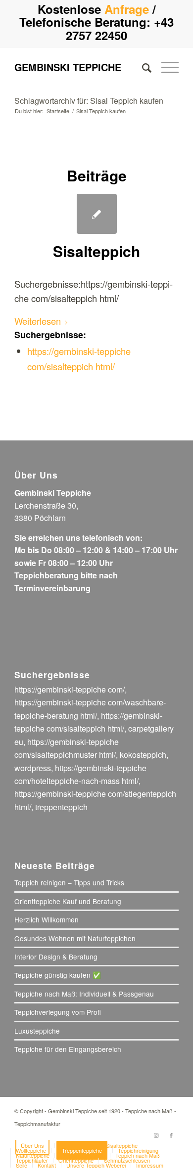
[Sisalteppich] (97, 214)
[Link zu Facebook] (171, 1135)
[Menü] (165, 67)
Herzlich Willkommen (46, 919)
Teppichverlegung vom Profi (57, 1012)
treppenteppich (61, 807)
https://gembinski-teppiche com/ (69, 689)
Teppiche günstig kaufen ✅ (57, 975)
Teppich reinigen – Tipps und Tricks (69, 882)
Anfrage (126, 8)
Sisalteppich (96, 250)
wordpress (32, 768)
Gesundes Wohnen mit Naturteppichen (75, 938)
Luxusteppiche (37, 1031)
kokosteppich (143, 754)
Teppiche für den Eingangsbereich (67, 1049)
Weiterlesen (37, 320)
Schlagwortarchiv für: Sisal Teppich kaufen (88, 100)
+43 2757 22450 (120, 28)
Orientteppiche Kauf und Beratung (67, 901)
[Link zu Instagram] (156, 1135)
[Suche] (141, 67)
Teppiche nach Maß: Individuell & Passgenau (84, 994)
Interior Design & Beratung (55, 956)
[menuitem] (141, 67)
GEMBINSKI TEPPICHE (67, 67)
